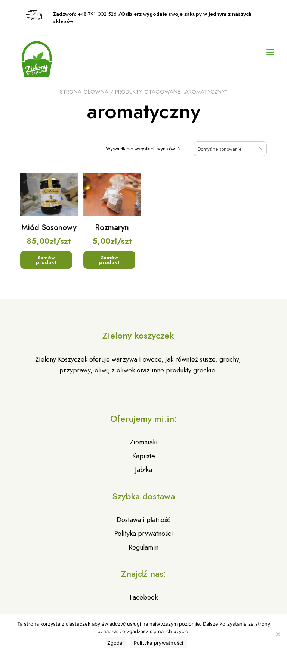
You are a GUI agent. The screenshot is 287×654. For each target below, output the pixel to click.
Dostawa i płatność (143, 520)
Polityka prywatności (143, 533)
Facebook (144, 597)
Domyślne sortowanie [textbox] (219, 149)
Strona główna (84, 92)
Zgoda (114, 643)
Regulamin (143, 547)
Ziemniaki (144, 442)
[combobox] (230, 148)
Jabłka (143, 470)
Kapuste (143, 456)
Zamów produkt (46, 260)
